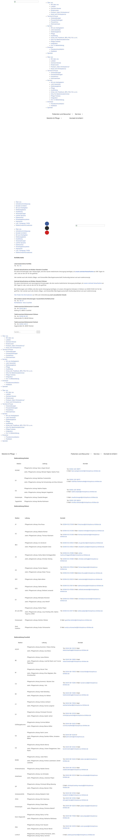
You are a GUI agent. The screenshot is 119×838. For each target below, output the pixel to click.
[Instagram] (47, 228)
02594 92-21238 (68, 530)
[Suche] (38, 331)
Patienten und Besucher (61, 114)
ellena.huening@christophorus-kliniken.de (75, 650)
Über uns (50, 2)
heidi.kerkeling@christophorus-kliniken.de (75, 695)
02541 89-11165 (70, 671)
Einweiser (50, 47)
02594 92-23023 (68, 579)
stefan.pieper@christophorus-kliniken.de (90, 611)
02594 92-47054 (68, 567)
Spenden (50, 53)
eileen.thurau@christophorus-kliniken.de (90, 573)
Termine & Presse (52, 16)
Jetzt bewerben (56, 30)
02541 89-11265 (70, 693)
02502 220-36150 (75, 490)
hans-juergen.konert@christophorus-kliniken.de (85, 471)
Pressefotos (54, 22)
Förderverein (55, 10)
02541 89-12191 (70, 713)
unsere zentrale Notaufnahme (84, 271)
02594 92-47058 (68, 589)
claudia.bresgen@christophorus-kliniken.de (84, 497)
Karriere (49, 26)
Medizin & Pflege (53, 118)
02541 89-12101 (70, 775)
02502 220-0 (23, 324)
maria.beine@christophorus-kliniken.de (90, 579)
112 (20, 266)
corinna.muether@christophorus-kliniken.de (76, 725)
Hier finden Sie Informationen (23, 295)
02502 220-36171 (74, 479)
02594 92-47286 (68, 553)
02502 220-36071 (74, 469)
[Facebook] (47, 224)
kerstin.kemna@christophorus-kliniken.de (75, 749)
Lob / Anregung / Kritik (23, 223)
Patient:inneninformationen (24, 225)
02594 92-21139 (68, 524)
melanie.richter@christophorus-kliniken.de (91, 530)
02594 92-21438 (68, 573)
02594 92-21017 (68, 611)
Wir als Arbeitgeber (22, 208)
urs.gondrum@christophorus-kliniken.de (90, 543)
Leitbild (53, 6)
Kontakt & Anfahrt (76, 118)
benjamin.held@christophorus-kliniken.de (75, 795)
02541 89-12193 (70, 793)
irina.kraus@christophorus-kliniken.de (89, 524)
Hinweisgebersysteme (22, 219)
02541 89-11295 (70, 683)
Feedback (54, 51)
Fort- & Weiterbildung (57, 45)
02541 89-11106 (70, 816)
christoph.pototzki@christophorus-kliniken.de (77, 715)
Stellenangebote (56, 32)
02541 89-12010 (70, 826)
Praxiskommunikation (57, 49)
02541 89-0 (23, 308)
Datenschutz (19, 217)
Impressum (19, 221)
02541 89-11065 (70, 659)
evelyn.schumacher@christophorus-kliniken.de (79, 627)
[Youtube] (47, 233)
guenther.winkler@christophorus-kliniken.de (78, 620)
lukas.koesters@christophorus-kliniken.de (75, 661)
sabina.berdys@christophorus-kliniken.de (90, 585)
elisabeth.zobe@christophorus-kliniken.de (91, 547)
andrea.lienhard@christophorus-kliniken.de (76, 705)
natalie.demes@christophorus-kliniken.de (75, 769)
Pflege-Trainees (55, 41)
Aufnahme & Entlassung (23, 204)
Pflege (53, 33)
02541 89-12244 (70, 735)
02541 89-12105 (70, 798)
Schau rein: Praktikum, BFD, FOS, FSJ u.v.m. (64, 37)
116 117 (21, 300)
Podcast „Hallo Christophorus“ (60, 12)
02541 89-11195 (70, 703)
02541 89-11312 (70, 767)
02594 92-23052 (68, 543)
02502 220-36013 (75, 500)
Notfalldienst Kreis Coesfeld (23, 302)
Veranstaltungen (56, 18)
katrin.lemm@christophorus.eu (75, 737)
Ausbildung (54, 35)
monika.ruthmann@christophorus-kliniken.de (85, 502)
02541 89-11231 (70, 648)
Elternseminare (55, 24)
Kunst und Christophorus (58, 14)
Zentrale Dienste (56, 8)
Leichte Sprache (21, 215)
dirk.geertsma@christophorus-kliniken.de (75, 800)
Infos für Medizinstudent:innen (60, 39)
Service (78, 114)
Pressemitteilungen (56, 20)
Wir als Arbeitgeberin (57, 28)
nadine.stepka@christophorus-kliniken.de (84, 491)
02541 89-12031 (70, 805)
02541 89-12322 (70, 747)
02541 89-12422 (70, 723)
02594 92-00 (23, 316)
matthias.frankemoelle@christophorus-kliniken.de (86, 481)
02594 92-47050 (68, 599)
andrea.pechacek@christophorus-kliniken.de (81, 834)
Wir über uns (55, 4)
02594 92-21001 (68, 585)
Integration (54, 43)
